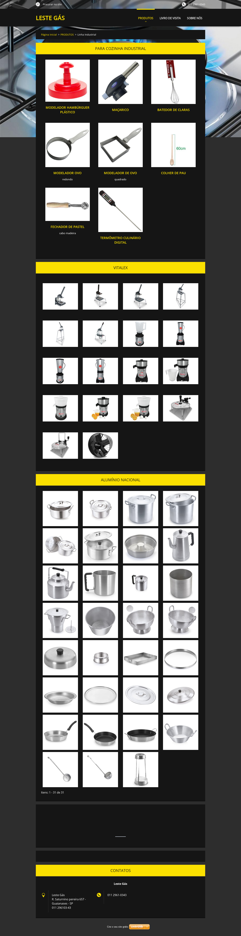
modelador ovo (67, 173)
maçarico (120, 110)
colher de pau (173, 173)
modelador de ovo (120, 173)
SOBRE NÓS (194, 18)
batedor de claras (173, 110)
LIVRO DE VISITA (170, 18)
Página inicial (49, 34)
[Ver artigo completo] (67, 101)
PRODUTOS (145, 18)
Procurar (38, 4)
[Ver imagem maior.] (60, 296)
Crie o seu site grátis (117, 926)
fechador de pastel (68, 227)
